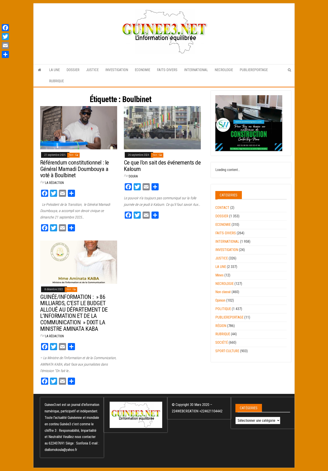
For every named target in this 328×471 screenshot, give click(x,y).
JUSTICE (92, 70)
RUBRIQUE (56, 81)
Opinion (220, 300)
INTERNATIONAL (196, 70)
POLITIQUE (223, 309)
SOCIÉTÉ (221, 342)
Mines (219, 275)
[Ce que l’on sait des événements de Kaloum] (162, 127)
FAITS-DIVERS (167, 70)
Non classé (223, 292)
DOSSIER (72, 70)
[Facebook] (5, 27)
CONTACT (222, 208)
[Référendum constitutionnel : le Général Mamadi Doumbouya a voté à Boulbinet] (78, 127)
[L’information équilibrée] (39, 70)
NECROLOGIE (224, 70)
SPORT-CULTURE (227, 351)
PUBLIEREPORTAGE (254, 70)
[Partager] (5, 54)
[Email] (5, 45)
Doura (133, 176)
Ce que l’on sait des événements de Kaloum (162, 165)
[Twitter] (5, 36)
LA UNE (54, 70)
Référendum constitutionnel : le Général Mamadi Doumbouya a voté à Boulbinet (74, 169)
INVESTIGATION (116, 70)
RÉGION (220, 326)
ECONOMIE (142, 70)
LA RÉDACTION (54, 183)
